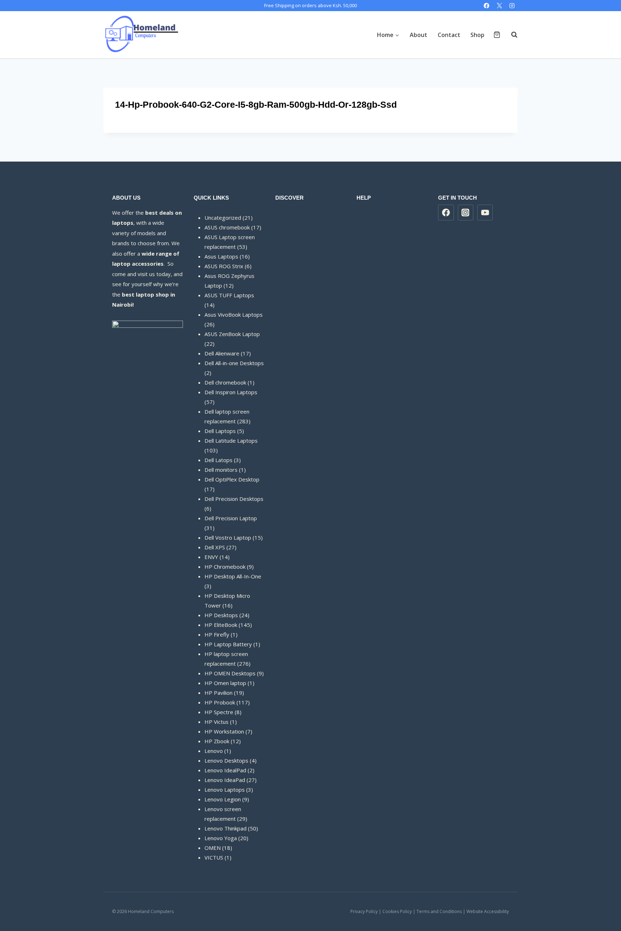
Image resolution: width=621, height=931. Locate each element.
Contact (449, 35)
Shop (477, 35)
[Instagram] (512, 5)
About (418, 35)
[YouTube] (485, 212)
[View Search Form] (511, 35)
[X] (499, 5)
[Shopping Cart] (496, 34)
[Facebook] (486, 5)
